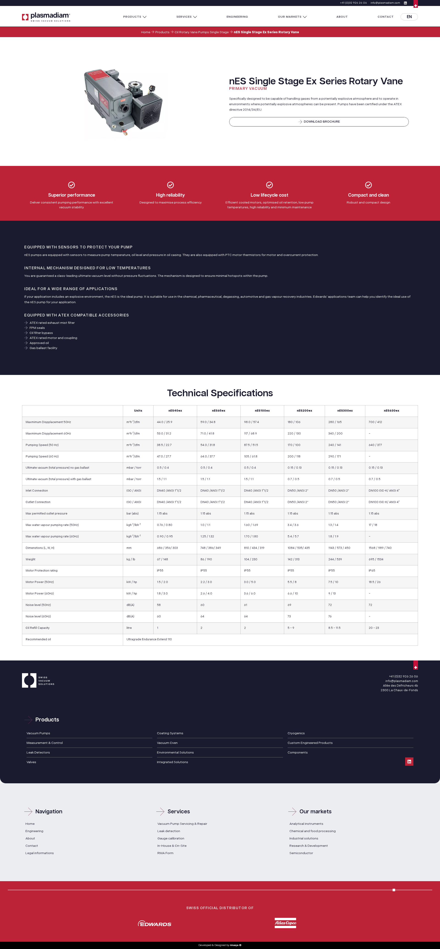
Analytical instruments (306, 824)
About (30, 838)
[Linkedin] (409, 761)
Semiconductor (301, 853)
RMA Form (165, 853)
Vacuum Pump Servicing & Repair (182, 824)
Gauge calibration (170, 838)
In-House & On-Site (172, 846)
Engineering (34, 831)
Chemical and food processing (312, 831)
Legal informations (39, 853)
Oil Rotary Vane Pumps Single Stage (202, 32)
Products (162, 32)
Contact (31, 846)
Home (145, 32)
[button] (135, 17)
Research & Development (308, 846)
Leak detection (168, 831)
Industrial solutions (303, 838)
